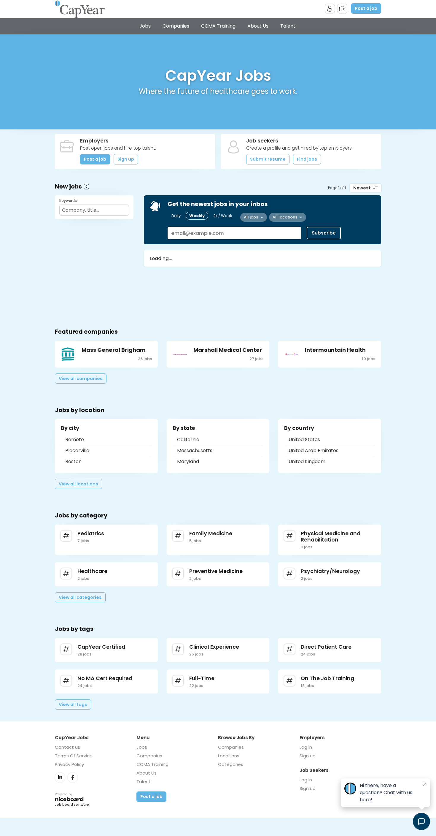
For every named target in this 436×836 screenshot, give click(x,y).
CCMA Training (218, 26)
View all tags (73, 704)
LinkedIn (60, 777)
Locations (228, 756)
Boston (73, 461)
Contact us (67, 747)
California (188, 439)
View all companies (81, 378)
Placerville (77, 450)
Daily (176, 215)
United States (304, 439)
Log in (306, 747)
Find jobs (307, 159)
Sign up (125, 159)
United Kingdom (307, 461)
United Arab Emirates (313, 450)
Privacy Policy (69, 764)
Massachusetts (194, 450)
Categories (230, 764)
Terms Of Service (74, 756)
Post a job (366, 8)
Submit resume (268, 159)
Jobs (145, 26)
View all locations (78, 484)
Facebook (73, 777)
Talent (287, 26)
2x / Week (222, 215)
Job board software (72, 805)
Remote (74, 439)
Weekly (197, 215)
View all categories (80, 597)
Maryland (188, 461)
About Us (257, 26)
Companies (176, 26)
